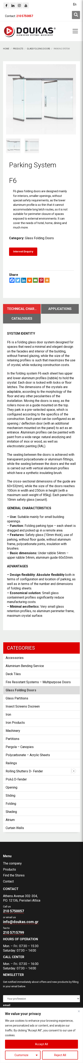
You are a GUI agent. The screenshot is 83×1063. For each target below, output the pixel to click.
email (6, 1005)
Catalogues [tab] (21, 318)
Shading (11, 812)
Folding (11, 804)
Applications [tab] (60, 309)
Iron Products (15, 723)
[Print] (29, 280)
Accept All (41, 1044)
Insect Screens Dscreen (23, 706)
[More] (47, 280)
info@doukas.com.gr (20, 922)
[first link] (76, 15)
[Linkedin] (13, 5)
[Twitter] (17, 280)
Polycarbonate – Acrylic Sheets (28, 755)
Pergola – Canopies (20, 747)
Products (9, 869)
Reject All (60, 1055)
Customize (21, 1055)
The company (12, 863)
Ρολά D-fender (16, 779)
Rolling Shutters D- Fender (24, 771)
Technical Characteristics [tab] (24, 309)
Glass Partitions (17, 698)
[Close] (78, 1011)
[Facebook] (6, 5)
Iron (8, 714)
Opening (11, 787)
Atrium (10, 820)
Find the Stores (14, 875)
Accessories (15, 658)
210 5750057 (13, 911)
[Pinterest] (41, 280)
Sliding (10, 795)
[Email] (35, 280)
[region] (41, 1035)
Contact (8, 881)
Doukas (5, 838)
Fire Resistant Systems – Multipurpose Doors (38, 682)
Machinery (13, 731)
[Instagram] (19, 5)
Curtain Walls (15, 828)
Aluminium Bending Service (25, 666)
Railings (11, 763)
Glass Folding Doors (39, 238)
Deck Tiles (13, 674)
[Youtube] (26, 5)
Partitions (12, 739)
